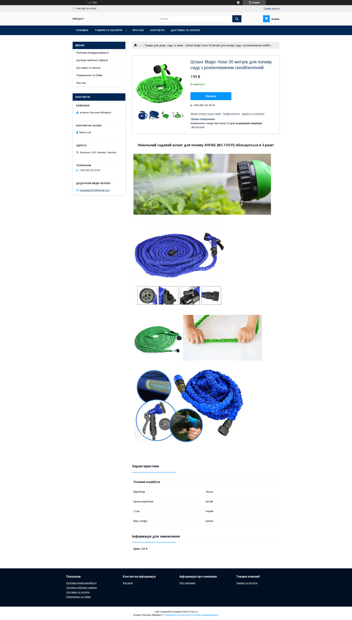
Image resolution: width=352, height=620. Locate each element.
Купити (211, 96)
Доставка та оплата (185, 30)
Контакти (157, 30)
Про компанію (187, 583)
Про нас (138, 30)
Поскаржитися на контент (176, 615)
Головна (82, 30)
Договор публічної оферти (92, 60)
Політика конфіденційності (92, 52)
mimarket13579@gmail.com (95, 190)
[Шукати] (236, 18)
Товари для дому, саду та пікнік (163, 45)
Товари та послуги (108, 30)
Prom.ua (193, 611)
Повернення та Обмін (89, 75)
